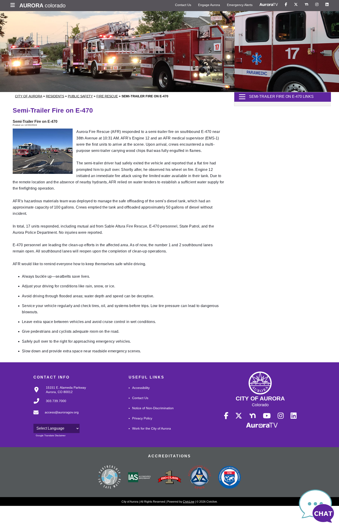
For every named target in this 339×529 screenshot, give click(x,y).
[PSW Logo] (109, 477)
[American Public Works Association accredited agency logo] (199, 477)
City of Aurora (28, 96)
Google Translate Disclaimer (50, 435)
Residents (55, 96)
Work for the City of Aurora (151, 428)
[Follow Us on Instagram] (316, 5)
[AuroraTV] (268, 4)
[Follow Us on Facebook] (286, 5)
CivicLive (188, 501)
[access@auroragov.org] (54, 416)
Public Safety (80, 96)
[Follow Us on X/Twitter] (296, 5)
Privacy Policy (142, 418)
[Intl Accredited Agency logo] (229, 478)
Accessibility (141, 388)
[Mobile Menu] (13, 5)
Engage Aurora (209, 5)
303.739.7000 (56, 401)
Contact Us (183, 5)
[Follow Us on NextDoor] (306, 5)
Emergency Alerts (240, 5)
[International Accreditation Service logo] (139, 477)
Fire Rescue (107, 96)
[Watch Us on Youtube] (267, 416)
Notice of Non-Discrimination (153, 408)
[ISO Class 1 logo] (169, 478)
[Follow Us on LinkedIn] (327, 5)
